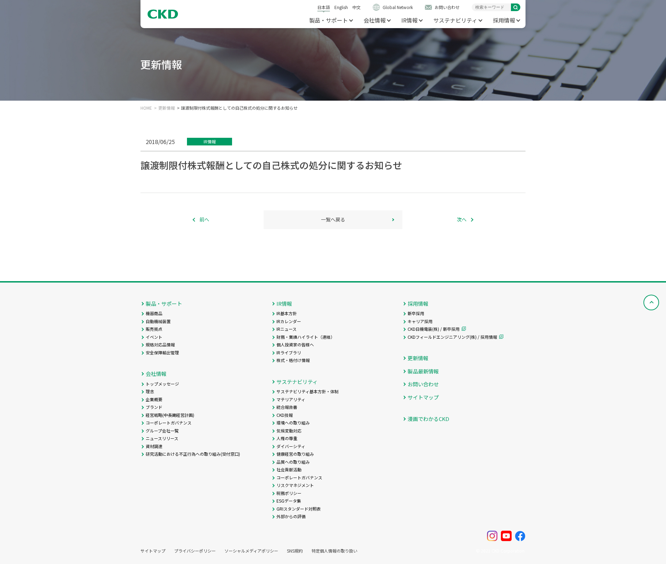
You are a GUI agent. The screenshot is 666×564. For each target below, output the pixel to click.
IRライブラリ (288, 352)
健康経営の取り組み (295, 454)
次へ (462, 219)
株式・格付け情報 (293, 360)
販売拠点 (154, 329)
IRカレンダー (288, 321)
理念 (150, 391)
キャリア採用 (420, 321)
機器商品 (154, 313)
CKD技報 (284, 415)
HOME (146, 108)
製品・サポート (328, 20)
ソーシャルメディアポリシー (251, 551)
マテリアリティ (290, 399)
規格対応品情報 (160, 344)
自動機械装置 (158, 321)
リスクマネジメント (295, 485)
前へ (204, 219)
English (341, 7)
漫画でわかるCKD (428, 418)
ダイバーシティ (290, 446)
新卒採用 (416, 313)
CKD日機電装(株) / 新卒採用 (434, 329)
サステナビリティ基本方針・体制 (307, 391)
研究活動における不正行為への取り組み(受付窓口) (193, 454)
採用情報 (504, 20)
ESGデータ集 (288, 501)
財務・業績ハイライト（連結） (305, 337)
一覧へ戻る (333, 219)
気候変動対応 (288, 430)
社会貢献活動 (288, 469)
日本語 (323, 7)
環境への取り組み (293, 423)
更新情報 (166, 108)
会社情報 (375, 20)
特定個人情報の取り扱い (334, 551)
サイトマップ (423, 397)
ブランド (154, 407)
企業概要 (154, 399)
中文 (356, 7)
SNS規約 (295, 551)
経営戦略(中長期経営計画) (170, 415)
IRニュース (286, 329)
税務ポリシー (288, 493)
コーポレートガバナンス (168, 423)
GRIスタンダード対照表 (298, 509)
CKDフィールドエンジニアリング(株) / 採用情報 (452, 337)
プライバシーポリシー (195, 551)
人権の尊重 (286, 438)
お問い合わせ (447, 7)
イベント (154, 337)
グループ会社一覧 (162, 430)
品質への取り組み (293, 462)
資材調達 (154, 446)
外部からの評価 (291, 516)
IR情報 (409, 20)
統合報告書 (286, 407)
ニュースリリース (162, 438)
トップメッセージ (162, 384)
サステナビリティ (455, 20)
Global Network (398, 7)
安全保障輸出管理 (162, 352)
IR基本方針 (286, 313)
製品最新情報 (423, 371)
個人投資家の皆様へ (295, 344)
